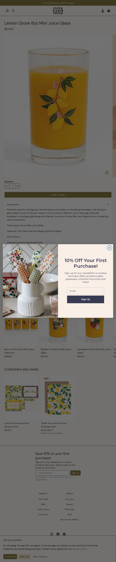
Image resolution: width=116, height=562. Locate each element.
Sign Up (85, 299)
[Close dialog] (109, 247)
